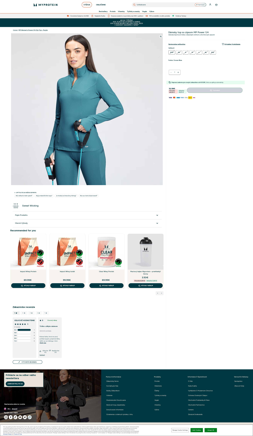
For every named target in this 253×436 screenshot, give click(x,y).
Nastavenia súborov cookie (14, 404)
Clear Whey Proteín (106, 271)
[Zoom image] (160, 36)
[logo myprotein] (45, 4)
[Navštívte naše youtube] (20, 417)
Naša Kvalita (192, 386)
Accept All (211, 430)
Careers (191, 409)
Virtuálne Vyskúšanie (232, 44)
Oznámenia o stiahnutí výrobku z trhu (119, 414)
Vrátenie (109, 395)
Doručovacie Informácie (114, 409)
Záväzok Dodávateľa (195, 414)
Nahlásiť (42, 355)
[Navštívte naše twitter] (25, 417)
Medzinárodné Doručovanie (116, 400)
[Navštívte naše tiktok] (15, 417)
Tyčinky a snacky (133, 11)
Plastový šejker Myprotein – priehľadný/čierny (145, 273)
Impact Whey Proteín (28, 271)
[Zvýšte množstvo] (178, 72)
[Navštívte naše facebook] (11, 417)
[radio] (171, 52)
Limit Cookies (197, 430)
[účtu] (210, 4)
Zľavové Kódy (239, 386)
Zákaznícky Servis (112, 381)
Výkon (151, 11)
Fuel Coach (201, 4)
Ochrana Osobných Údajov (197, 395)
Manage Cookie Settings (180, 430)
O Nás (190, 381)
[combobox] (169, 4)
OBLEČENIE (101, 5)
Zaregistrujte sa (15, 384)
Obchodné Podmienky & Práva (198, 400)
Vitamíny (121, 11)
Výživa (156, 409)
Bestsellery (103, 11)
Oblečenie (158, 386)
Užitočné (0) (45, 351)
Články (156, 391)
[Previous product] (158, 293)
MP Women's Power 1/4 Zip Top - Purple (33, 30)
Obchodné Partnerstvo (196, 405)
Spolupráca (238, 381)
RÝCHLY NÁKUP (30, 285)
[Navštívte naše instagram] (6, 417)
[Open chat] (30, 417)
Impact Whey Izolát (67, 271)
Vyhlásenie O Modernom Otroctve (200, 391)
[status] (174, 72)
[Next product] (162, 293)
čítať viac (43, 343)
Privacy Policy (7, 434)
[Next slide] (163, 265)
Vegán (144, 11)
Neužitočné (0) (55, 351)
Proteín (113, 11)
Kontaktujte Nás (112, 386)
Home (15, 30)
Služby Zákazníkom (113, 391)
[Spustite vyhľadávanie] (134, 4)
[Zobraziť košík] (216, 4)
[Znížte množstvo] (171, 72)
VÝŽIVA (87, 5)
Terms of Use (18, 434)
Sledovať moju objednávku (115, 405)
